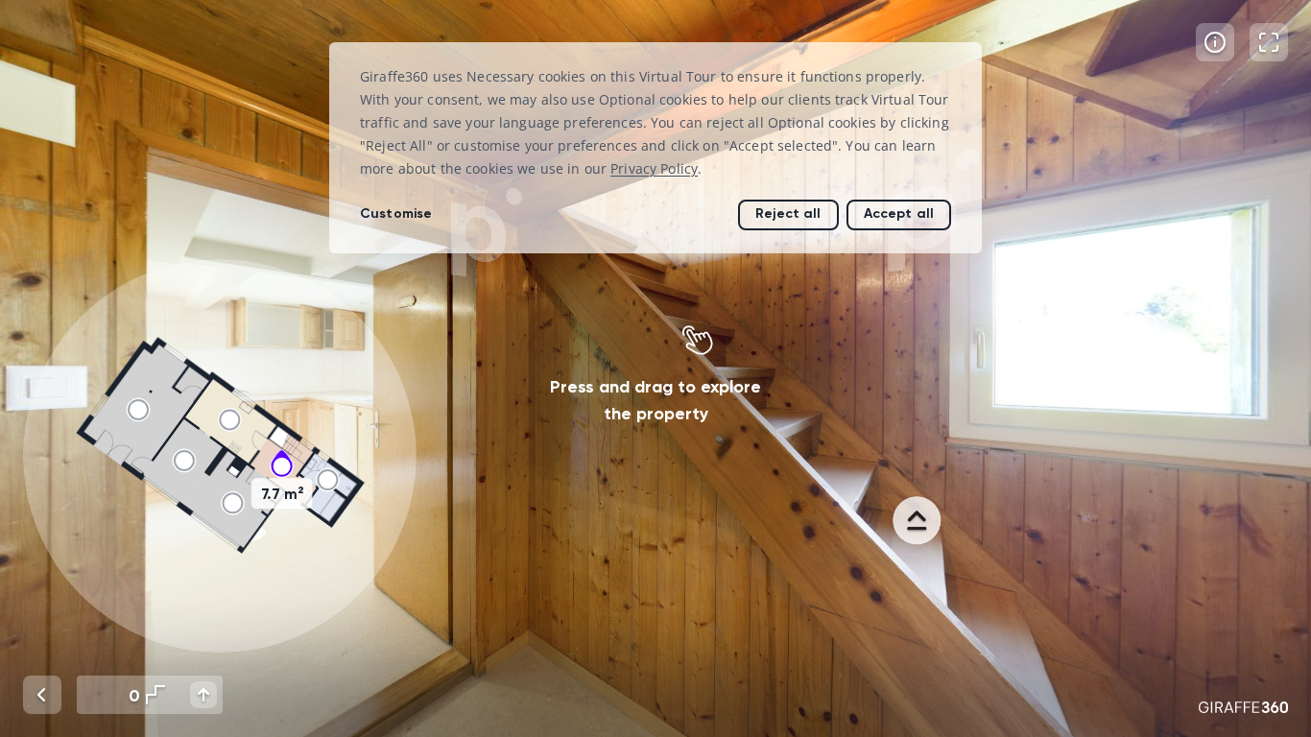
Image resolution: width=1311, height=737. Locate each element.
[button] (220, 456)
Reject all (788, 213)
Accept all (899, 213)
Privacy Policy (654, 168)
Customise (396, 213)
